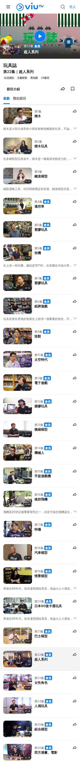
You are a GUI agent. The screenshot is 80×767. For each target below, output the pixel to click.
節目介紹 (13, 89)
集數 (6, 98)
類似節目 (19, 98)
